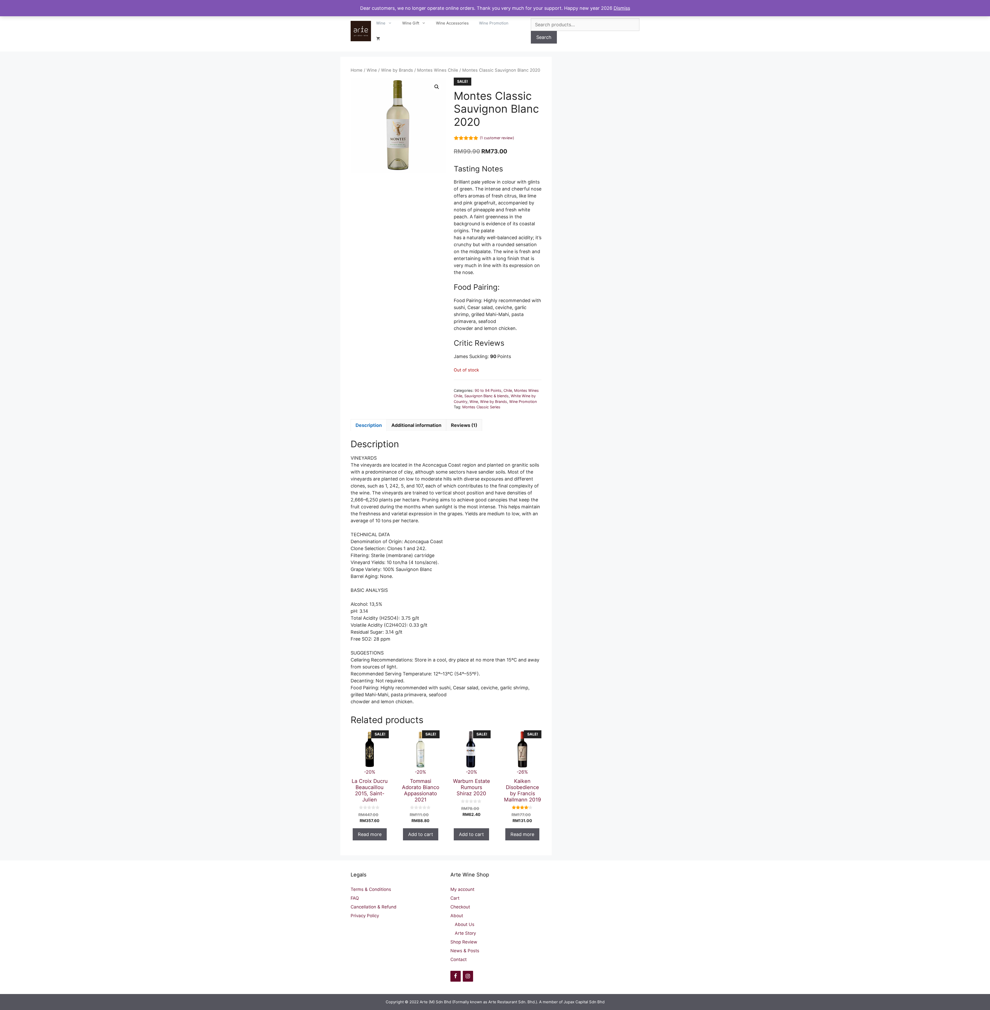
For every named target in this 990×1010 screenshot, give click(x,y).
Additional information (416, 425)
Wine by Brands (397, 70)
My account (462, 889)
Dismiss (622, 8)
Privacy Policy (365, 915)
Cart (454, 898)
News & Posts (464, 950)
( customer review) (497, 138)
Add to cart (420, 834)
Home (356, 70)
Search (543, 37)
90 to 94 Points (488, 390)
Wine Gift (410, 23)
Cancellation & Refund (374, 906)
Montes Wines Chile (437, 70)
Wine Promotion (493, 23)
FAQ (355, 898)
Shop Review (463, 942)
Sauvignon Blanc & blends (486, 396)
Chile (508, 390)
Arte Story (465, 933)
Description (369, 425)
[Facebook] (455, 976)
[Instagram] (468, 976)
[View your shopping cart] (378, 38)
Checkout (460, 906)
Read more (370, 834)
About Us (464, 924)
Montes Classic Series (481, 407)
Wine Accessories (452, 23)
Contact (458, 959)
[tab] (369, 425)
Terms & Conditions (371, 889)
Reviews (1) (464, 425)
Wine (380, 23)
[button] (436, 87)
